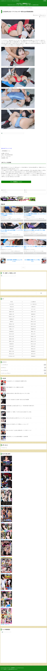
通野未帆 (33, 351)
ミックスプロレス (43, 16)
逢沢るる (33, 353)
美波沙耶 (11, 343)
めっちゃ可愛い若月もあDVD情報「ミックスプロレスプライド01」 (12, 231)
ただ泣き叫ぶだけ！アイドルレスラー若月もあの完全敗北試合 (17, 11)
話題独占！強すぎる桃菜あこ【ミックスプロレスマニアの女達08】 (12, 214)
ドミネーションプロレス (23, 373)
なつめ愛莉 (33, 301)
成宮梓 (11, 321)
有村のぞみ (33, 326)
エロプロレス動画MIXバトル (23, 3)
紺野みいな (11, 341)
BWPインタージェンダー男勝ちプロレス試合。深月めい (35, 247)
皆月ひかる (11, 336)
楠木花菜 (11, 331)
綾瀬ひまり (33, 341)
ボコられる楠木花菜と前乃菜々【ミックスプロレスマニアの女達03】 (35, 214)
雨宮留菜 (33, 356)
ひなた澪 (11, 304)
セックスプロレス (23, 370)
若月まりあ (33, 343)
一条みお (11, 306)
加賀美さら (11, 314)
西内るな (33, 348)
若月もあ (11, 346)
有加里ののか (11, 326)
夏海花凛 (33, 314)
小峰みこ (33, 316)
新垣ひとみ (33, 321)
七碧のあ (11, 309)
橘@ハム (33, 331)
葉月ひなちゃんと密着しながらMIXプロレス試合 (34, 230)
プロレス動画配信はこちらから (16, 181)
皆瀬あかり (33, 336)
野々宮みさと (11, 356)
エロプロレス (23, 367)
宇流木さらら (11, 316)
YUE (11, 301)
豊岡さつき (11, 351)
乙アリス (33, 309)
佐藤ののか (11, 311)
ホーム (24, 267)
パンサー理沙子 (33, 304)
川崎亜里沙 (11, 319)
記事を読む (12, 220)
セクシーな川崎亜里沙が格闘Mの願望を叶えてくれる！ (12, 247)
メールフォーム (4, 447)
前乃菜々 (33, 311)
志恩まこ (33, 319)
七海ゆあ (33, 306)
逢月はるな (11, 353)
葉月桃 (11, 348)
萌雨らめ (33, 346)
